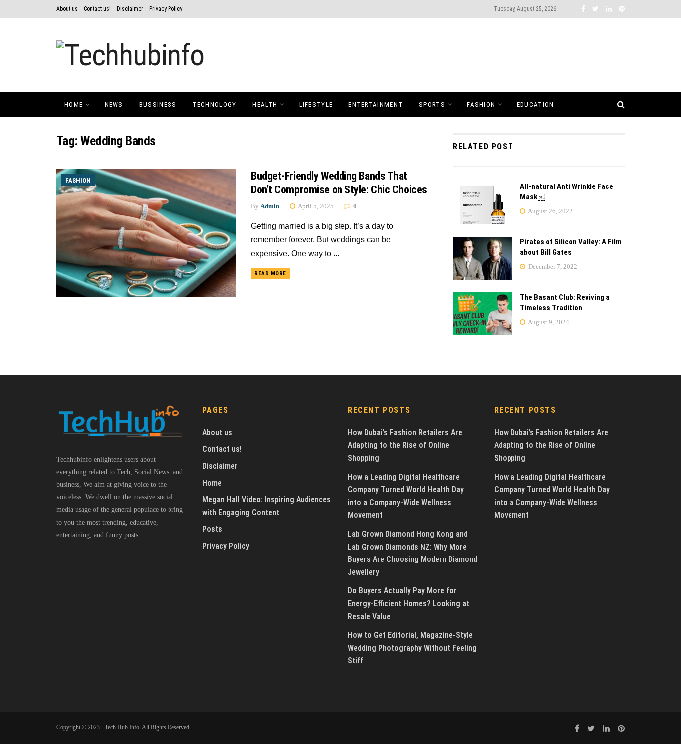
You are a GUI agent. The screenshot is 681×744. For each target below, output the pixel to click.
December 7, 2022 (552, 266)
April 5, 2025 (315, 206)
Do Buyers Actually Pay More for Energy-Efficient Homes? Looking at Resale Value (408, 603)
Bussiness (158, 104)
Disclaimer (130, 8)
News (114, 104)
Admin (269, 206)
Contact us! (97, 8)
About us (67, 8)
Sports (432, 104)
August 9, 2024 (548, 322)
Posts (212, 529)
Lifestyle (316, 104)
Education (535, 104)
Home (73, 104)
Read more (270, 273)
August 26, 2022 (550, 211)
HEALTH (264, 104)
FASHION (481, 104)
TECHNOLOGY (214, 104)
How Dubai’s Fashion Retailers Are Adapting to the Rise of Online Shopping (405, 445)
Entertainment (375, 104)
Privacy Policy (165, 8)
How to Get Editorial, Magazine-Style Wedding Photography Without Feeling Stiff (412, 647)
